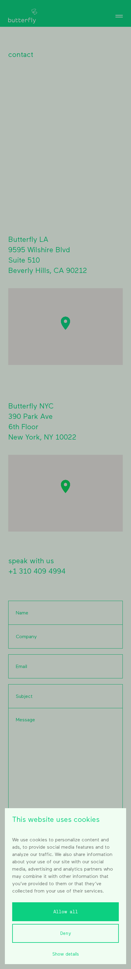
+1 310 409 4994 (37, 571)
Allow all (65, 912)
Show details (65, 954)
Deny (65, 933)
